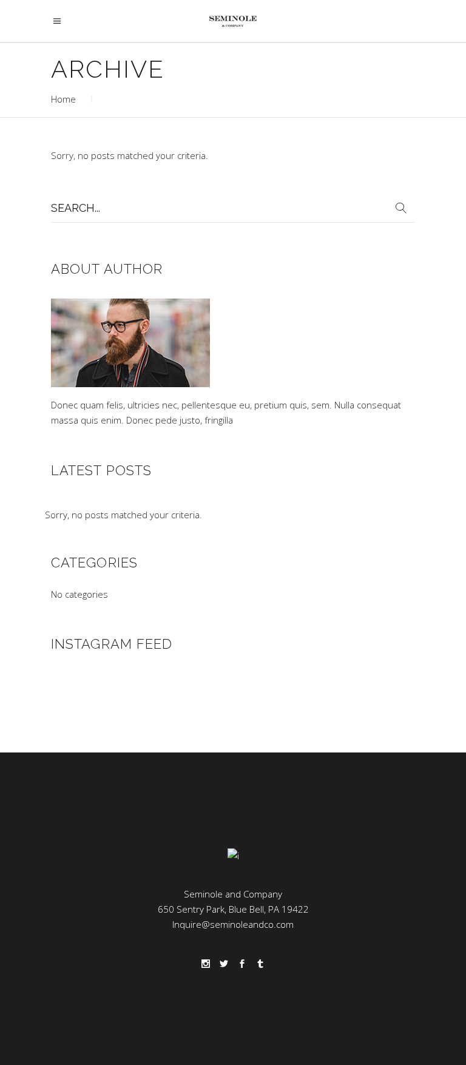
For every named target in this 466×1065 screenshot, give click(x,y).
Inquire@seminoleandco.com (233, 924)
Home (63, 99)
